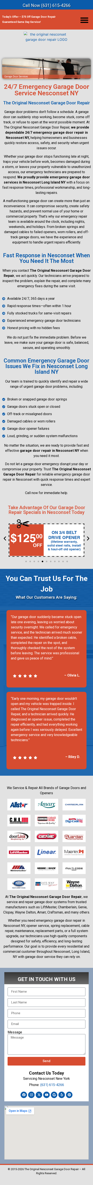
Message (15, 1032)
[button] (84, 20)
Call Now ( (47, 5)
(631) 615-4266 (52, 1085)
